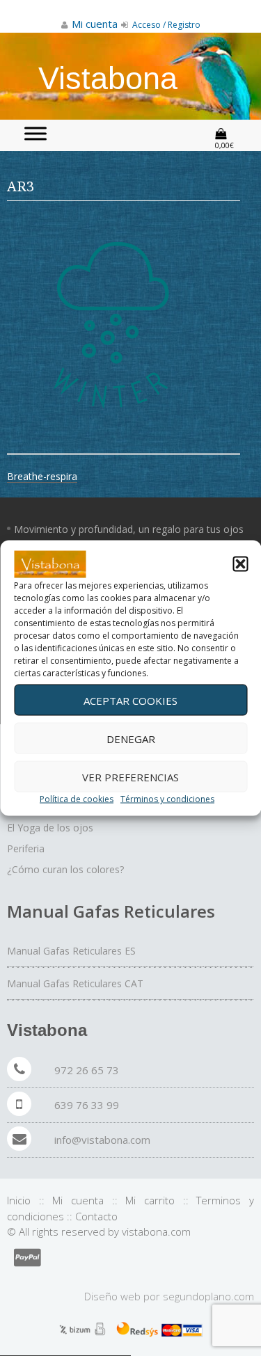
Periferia (26, 848)
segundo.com (208, 1296)
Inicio (19, 1200)
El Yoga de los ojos (50, 827)
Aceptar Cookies (130, 700)
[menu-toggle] (35, 133)
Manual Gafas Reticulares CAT (75, 983)
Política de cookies (76, 799)
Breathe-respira (42, 476)
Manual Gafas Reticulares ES (71, 950)
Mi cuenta (78, 1200)
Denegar (130, 738)
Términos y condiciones (167, 799)
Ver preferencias (130, 776)
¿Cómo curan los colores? (65, 869)
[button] (240, 564)
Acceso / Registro (165, 25)
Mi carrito (150, 1200)
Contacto (96, 1216)
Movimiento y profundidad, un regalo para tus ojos (129, 529)
